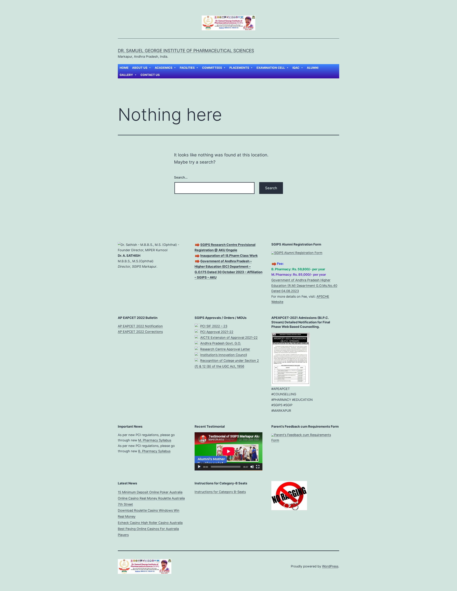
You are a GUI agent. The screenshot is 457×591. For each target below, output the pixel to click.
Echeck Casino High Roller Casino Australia (150, 523)
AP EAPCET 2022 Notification (140, 326)
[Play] (199, 467)
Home (124, 67)
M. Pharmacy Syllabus (154, 440)
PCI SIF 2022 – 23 (213, 326)
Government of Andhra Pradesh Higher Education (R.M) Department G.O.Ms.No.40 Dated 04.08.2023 (304, 285)
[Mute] (252, 467)
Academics (163, 67)
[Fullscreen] (258, 467)
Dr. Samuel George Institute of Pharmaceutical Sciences (186, 50)
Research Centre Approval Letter (225, 349)
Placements (239, 67)
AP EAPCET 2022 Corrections (140, 332)
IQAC (295, 67)
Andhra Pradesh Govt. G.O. (220, 343)
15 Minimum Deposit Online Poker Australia (150, 492)
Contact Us (150, 75)
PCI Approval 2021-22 (216, 332)
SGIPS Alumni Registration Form (298, 253)
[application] (228, 451)
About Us (139, 67)
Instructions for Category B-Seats (220, 492)
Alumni (312, 67)
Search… (181, 177)
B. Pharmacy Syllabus (154, 451)
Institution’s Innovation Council (223, 355)
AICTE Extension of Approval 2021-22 (229, 337)
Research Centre (224, 245)
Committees (212, 67)
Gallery (126, 75)
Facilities (187, 67)
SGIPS (205, 245)
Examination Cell (271, 67)
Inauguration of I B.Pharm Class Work (229, 255)
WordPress (330, 566)
